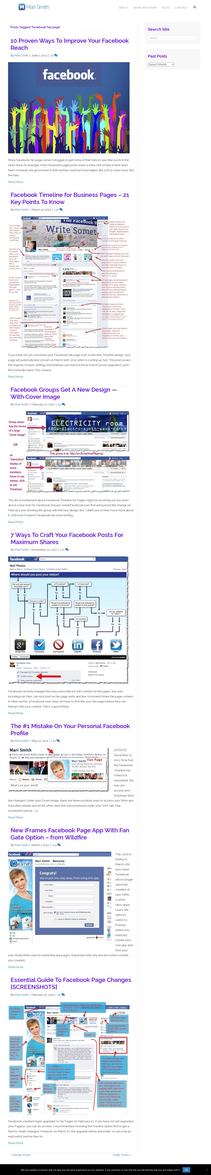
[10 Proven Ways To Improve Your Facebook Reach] (69, 107)
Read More (15, 182)
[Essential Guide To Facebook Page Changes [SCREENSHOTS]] (69, 1057)
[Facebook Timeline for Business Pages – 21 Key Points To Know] (69, 282)
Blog (166, 7)
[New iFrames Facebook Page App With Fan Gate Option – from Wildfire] (59, 897)
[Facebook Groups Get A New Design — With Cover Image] (69, 452)
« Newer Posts (20, 1155)
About (123, 7)
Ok (186, 1169)
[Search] (194, 7)
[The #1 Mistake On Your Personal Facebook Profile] (59, 769)
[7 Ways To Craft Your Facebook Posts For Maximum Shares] (69, 620)
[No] (207, 1169)
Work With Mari (145, 7)
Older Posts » (122, 1155)
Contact (181, 7)
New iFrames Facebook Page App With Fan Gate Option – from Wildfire (70, 834)
